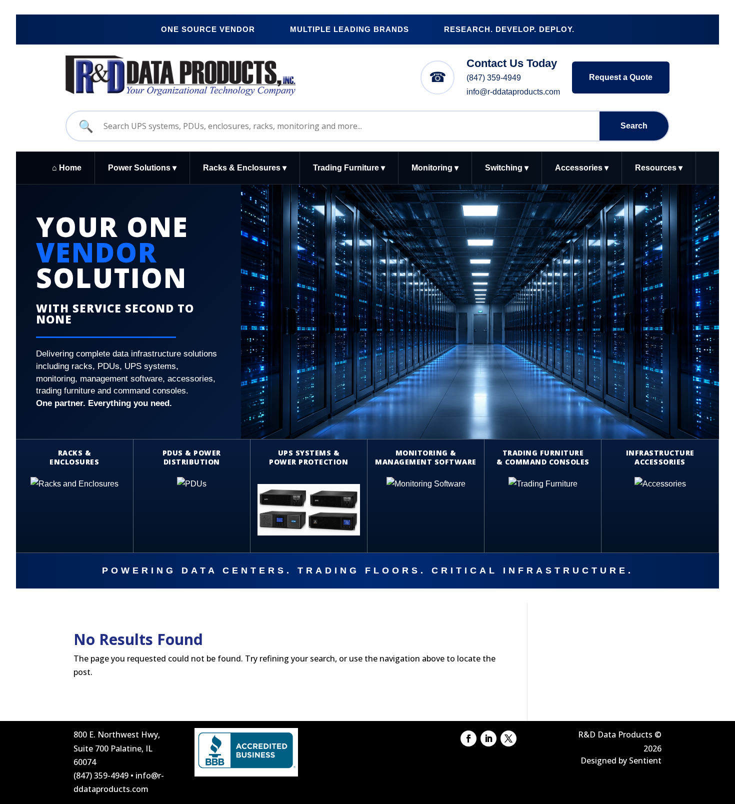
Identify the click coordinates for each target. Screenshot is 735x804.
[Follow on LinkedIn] (488, 738)
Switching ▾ (506, 168)
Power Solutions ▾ (142, 168)
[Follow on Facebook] (468, 738)
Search (634, 126)
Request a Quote (620, 77)
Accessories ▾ (581, 168)
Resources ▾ (658, 168)
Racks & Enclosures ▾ (244, 168)
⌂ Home (67, 168)
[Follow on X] (508, 738)
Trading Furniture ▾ (349, 168)
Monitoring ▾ (435, 168)
